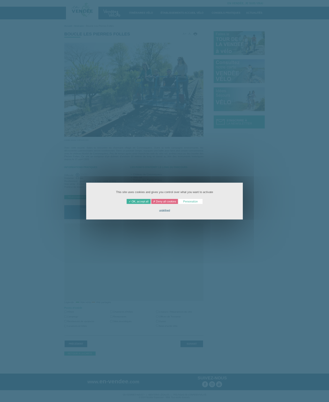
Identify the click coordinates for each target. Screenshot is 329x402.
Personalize (190, 201)
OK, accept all (140, 201)
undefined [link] (164, 210)
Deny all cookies (165, 201)
